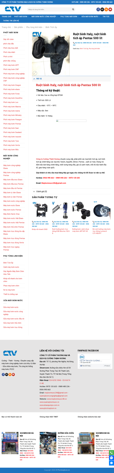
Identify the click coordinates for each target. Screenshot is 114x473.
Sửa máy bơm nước (89, 17)
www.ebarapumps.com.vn (49, 405)
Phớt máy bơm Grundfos (12, 98)
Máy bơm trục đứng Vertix (13, 243)
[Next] (110, 220)
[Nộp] (73, 9)
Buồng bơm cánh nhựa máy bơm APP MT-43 (80, 230)
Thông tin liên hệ (11, 21)
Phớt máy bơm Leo (10, 102)
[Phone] (111, 452)
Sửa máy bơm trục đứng (12, 327)
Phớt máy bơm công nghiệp (14, 74)
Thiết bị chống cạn (10, 294)
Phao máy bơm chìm (11, 286)
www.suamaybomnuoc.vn (49, 402)
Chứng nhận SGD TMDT (49, 417)
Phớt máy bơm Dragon (12, 85)
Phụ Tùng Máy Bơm (68, 17)
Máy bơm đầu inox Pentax (13, 184)
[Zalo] (111, 457)
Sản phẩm (18, 27)
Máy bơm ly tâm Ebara (12, 192)
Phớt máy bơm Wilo (11, 150)
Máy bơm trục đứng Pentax (14, 238)
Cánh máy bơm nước (11, 267)
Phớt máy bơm (20, 17)
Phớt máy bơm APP (11, 65)
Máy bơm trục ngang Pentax (11, 248)
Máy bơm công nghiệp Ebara (11, 166)
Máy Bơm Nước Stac (11, 214)
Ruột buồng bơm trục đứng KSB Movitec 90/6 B (61, 231)
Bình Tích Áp (51, 27)
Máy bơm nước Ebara (11, 205)
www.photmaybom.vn (48, 408)
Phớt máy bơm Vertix (11, 145)
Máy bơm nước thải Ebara (13, 218)
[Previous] (32, 220)
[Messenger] (111, 463)
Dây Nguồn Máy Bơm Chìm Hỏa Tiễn (13, 272)
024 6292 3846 (55, 380)
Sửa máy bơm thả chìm (12, 323)
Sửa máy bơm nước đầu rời (13, 319)
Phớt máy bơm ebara (11, 89)
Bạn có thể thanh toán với (12, 417)
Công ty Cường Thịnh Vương (48, 159)
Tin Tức (106, 17)
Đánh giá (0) (41, 191)
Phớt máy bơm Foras (11, 94)
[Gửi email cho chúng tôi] (102, 9)
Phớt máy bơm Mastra (12, 107)
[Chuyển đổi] (34, 78)
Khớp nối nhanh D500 (39, 229)
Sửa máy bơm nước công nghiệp (13, 312)
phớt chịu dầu (8, 44)
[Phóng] (35, 73)
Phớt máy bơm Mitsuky (12, 115)
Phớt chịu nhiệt (9, 52)
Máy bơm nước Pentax (12, 210)
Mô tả (39, 79)
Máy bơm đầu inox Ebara (12, 180)
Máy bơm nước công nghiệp (44, 17)
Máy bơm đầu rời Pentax (12, 188)
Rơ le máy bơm (9, 290)
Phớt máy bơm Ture (11, 141)
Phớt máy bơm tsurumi (12, 137)
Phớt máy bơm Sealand (12, 132)
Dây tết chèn (8, 39)
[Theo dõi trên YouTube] (110, 9)
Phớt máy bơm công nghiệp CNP (14, 79)
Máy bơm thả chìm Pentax (13, 227)
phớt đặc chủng (9, 61)
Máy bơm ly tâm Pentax (12, 197)
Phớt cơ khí (7, 57)
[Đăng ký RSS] (106, 9)
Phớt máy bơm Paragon (12, 120)
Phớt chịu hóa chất (10, 48)
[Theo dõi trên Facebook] (98, 9)
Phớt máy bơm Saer (11, 128)
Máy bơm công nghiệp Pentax (11, 173)
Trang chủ (6, 17)
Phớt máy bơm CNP (11, 69)
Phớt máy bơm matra (11, 111)
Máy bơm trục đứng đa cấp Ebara (14, 232)
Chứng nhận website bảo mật (89, 417)
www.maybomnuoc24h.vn (57, 399)
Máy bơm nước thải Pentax (13, 223)
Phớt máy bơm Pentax (12, 124)
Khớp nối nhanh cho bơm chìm (12, 280)
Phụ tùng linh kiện (34, 27)
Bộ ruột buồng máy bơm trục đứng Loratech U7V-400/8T (102, 231)
